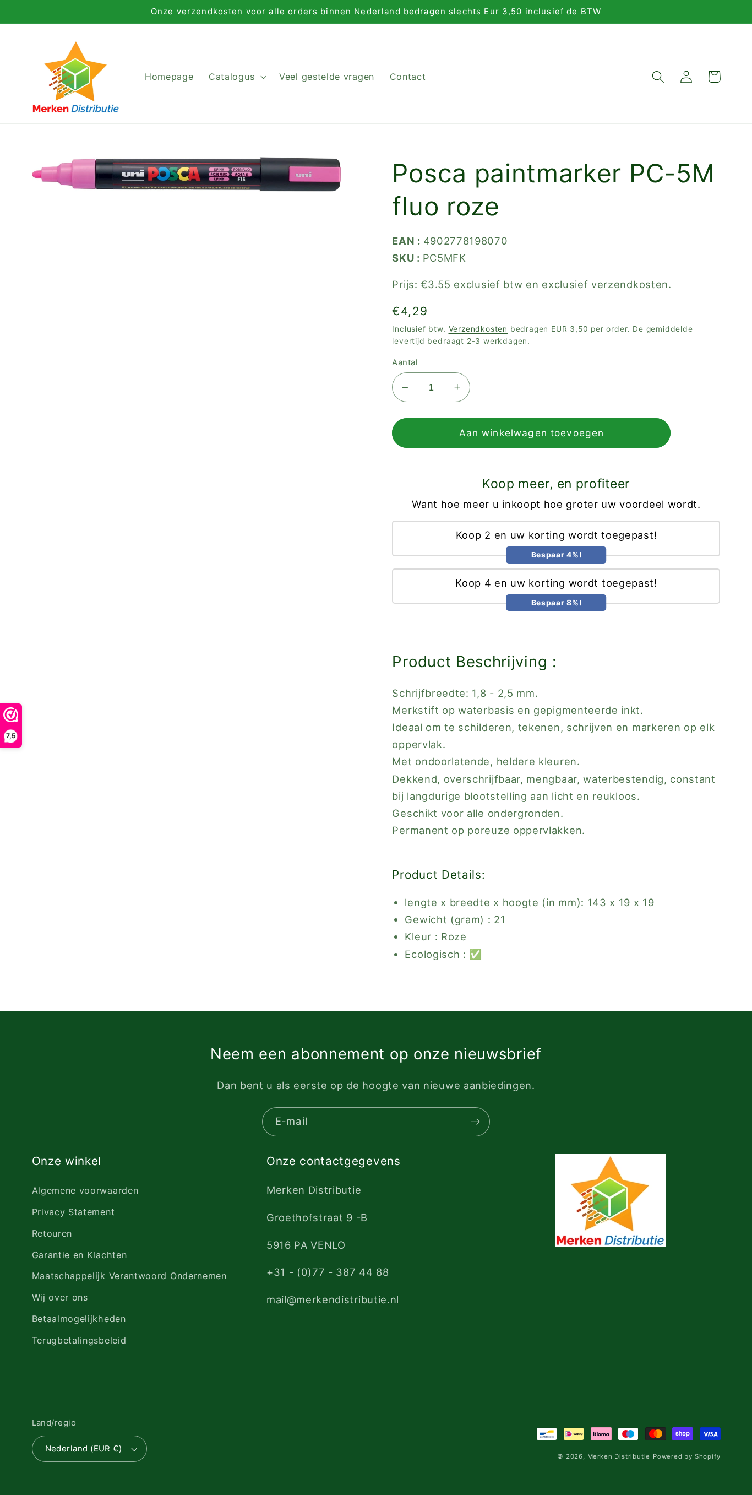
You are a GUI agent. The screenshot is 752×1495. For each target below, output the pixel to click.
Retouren (52, 1233)
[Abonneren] (475, 1122)
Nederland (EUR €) (83, 1449)
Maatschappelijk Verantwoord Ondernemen (129, 1275)
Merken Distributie (619, 1456)
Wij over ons (60, 1297)
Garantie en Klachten (79, 1254)
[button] (236, 77)
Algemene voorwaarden (85, 1190)
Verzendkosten (478, 328)
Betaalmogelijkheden (79, 1318)
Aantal (405, 362)
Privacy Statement (73, 1211)
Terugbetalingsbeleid (79, 1340)
